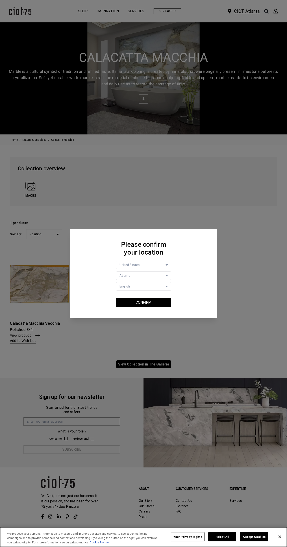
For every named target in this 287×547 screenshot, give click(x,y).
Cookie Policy (99, 542)
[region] (143, 537)
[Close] (280, 537)
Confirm (143, 302)
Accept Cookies (254, 536)
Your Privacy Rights (187, 536)
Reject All (222, 536)
